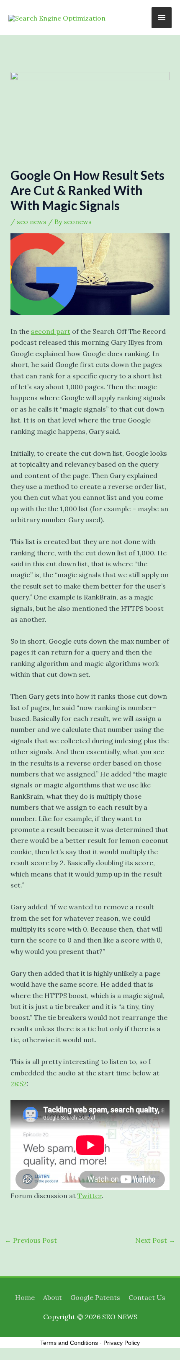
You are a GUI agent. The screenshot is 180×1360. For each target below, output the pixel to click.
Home (25, 1297)
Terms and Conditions (69, 1342)
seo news (31, 221)
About (52, 1297)
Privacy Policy (121, 1342)
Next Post (155, 1240)
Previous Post (31, 1240)
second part (50, 331)
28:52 (18, 1084)
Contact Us (147, 1297)
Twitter (89, 1195)
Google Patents (95, 1297)
